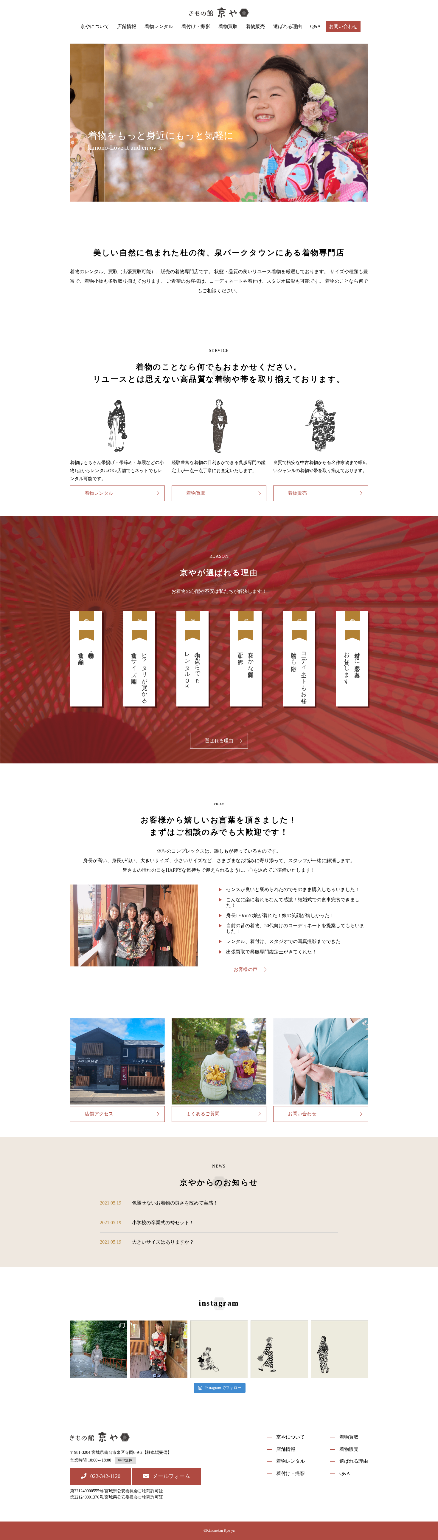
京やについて (94, 26)
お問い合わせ (343, 26)
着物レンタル (159, 26)
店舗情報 (126, 26)
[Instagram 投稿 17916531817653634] (339, 1349)
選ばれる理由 (287, 26)
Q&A (315, 26)
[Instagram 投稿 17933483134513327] (219, 1349)
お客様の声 (245, 969)
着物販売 (255, 26)
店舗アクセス (99, 1113)
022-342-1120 (105, 1476)
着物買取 (227, 26)
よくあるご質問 (203, 1113)
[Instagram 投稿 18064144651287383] (279, 1349)
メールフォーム (171, 1476)
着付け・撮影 (195, 26)
